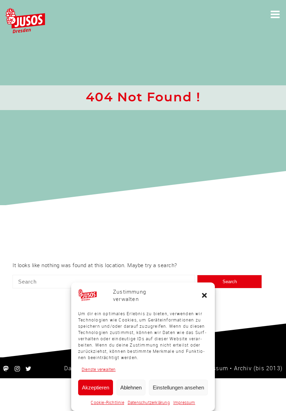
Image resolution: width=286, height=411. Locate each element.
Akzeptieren (95, 387)
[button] (204, 295)
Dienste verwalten (98, 369)
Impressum (184, 402)
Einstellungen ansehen (178, 387)
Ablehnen (131, 387)
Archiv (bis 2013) (258, 368)
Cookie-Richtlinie (107, 402)
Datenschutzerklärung (149, 402)
